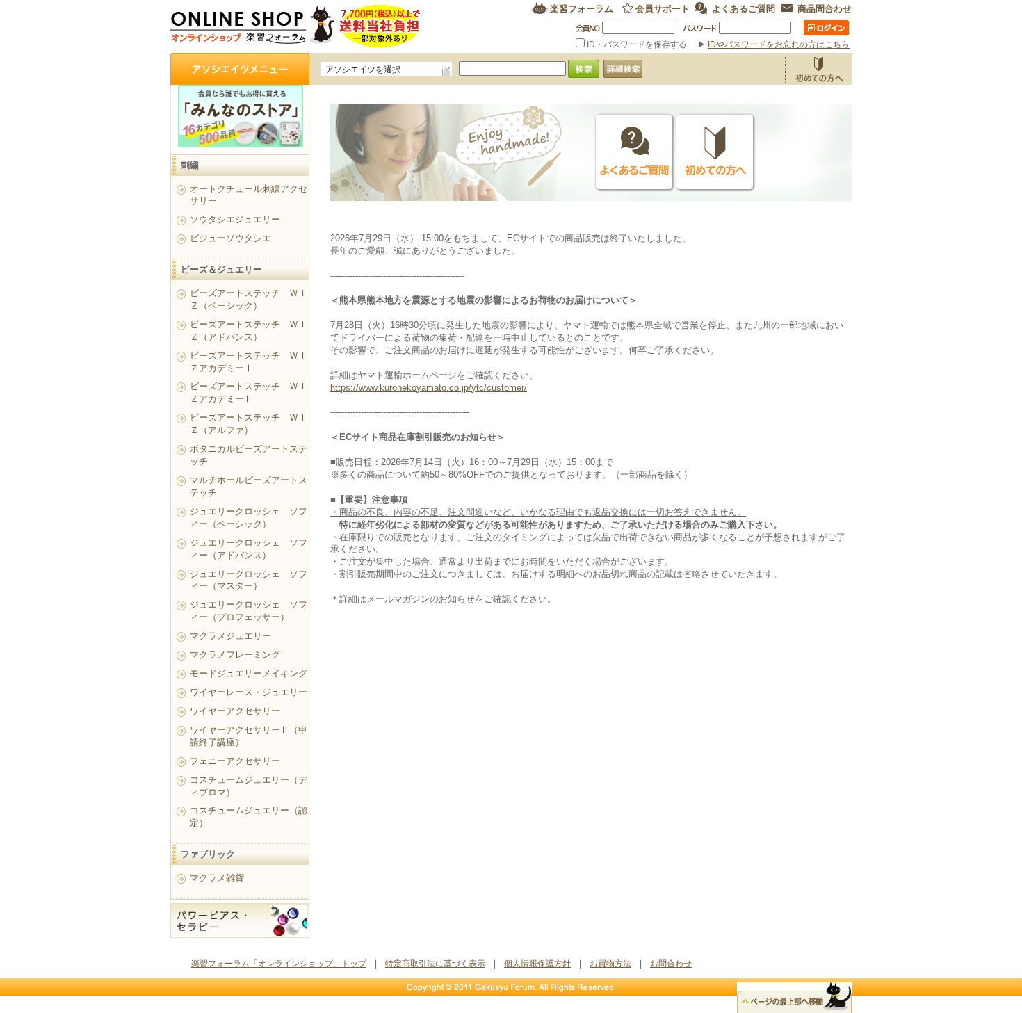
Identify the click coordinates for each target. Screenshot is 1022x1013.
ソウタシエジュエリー (235, 219)
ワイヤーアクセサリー (235, 711)
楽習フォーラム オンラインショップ (295, 26)
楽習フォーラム (581, 8)
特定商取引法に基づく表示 (435, 964)
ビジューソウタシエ (230, 238)
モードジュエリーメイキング (248, 673)
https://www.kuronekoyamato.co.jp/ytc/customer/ (428, 387)
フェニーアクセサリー (235, 761)
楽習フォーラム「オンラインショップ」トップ (278, 964)
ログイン (826, 27)
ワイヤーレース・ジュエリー (248, 692)
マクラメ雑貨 (217, 878)
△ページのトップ (794, 997)
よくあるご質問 (743, 8)
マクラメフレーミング (235, 654)
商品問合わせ (824, 8)
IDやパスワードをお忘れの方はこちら (779, 44)
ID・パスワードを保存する (637, 44)
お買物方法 (818, 69)
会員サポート (662, 8)
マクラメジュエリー (230, 636)
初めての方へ (715, 152)
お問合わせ (671, 964)
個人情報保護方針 (537, 964)
